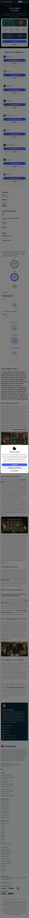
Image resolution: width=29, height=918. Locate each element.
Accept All (14, 464)
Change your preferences (14, 467)
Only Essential (14, 470)
